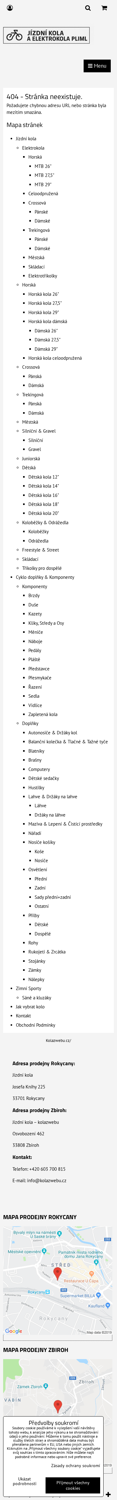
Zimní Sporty (28, 988)
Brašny (34, 760)
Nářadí (34, 833)
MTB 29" (43, 184)
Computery (39, 769)
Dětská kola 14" (43, 486)
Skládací (36, 267)
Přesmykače (39, 678)
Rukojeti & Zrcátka (47, 952)
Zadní (40, 888)
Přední (41, 879)
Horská (35, 157)
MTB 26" (43, 166)
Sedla (33, 696)
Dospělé (43, 934)
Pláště (34, 659)
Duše (33, 605)
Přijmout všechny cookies (73, 1485)
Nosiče (41, 860)
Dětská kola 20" (43, 513)
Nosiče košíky (41, 842)
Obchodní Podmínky (35, 1025)
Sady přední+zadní (53, 897)
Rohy (33, 943)
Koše (39, 851)
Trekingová (39, 230)
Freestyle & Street (40, 550)
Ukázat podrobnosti (25, 1481)
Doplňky (30, 723)
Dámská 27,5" (48, 340)
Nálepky (36, 979)
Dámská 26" (46, 331)
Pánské (41, 212)
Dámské (42, 221)
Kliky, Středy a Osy (46, 623)
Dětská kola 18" (43, 504)
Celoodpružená (43, 193)
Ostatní (42, 906)
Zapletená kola (42, 714)
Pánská (34, 376)
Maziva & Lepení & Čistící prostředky (65, 824)
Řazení (35, 687)
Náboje (35, 641)
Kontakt (23, 1016)
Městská (36, 257)
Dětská (29, 468)
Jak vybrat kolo (30, 1007)
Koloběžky (38, 531)
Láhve (40, 806)
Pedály (34, 650)
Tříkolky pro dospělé (42, 568)
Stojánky (36, 961)
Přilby (33, 915)
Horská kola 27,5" (45, 303)
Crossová (37, 203)
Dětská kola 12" (43, 477)
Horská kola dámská (47, 321)
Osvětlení (37, 869)
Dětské (41, 924)
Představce (39, 669)
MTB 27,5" (44, 175)
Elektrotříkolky (42, 276)
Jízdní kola (26, 139)
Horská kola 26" (43, 294)
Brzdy (34, 595)
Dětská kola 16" (43, 495)
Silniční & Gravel (39, 431)
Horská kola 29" (43, 312)
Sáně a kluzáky (36, 998)
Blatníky (36, 751)
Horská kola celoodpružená (55, 358)
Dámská (36, 385)
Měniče (35, 632)
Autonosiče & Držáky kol (52, 733)
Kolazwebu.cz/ (58, 1040)
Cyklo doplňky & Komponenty (45, 577)
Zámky (34, 970)
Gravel (34, 449)
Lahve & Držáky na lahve (52, 797)
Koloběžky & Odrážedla (45, 522)
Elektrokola (33, 148)
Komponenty (34, 586)
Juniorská (31, 459)
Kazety (35, 614)
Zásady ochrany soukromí (75, 1465)
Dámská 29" (46, 349)
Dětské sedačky (43, 778)
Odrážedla (38, 541)
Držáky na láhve (50, 815)
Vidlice (35, 705)
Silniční (35, 440)
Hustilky (36, 788)
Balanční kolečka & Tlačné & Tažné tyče (68, 742)
